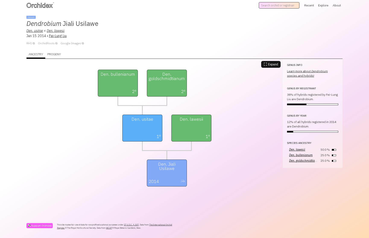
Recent (309, 5)
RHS (29, 43)
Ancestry (36, 54)
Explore (323, 5)
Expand (271, 64)
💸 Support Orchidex (40, 225)
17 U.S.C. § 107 (131, 224)
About (337, 5)
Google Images (71, 43)
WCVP (109, 227)
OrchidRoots (46, 43)
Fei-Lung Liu (58, 36)
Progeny (54, 54)
